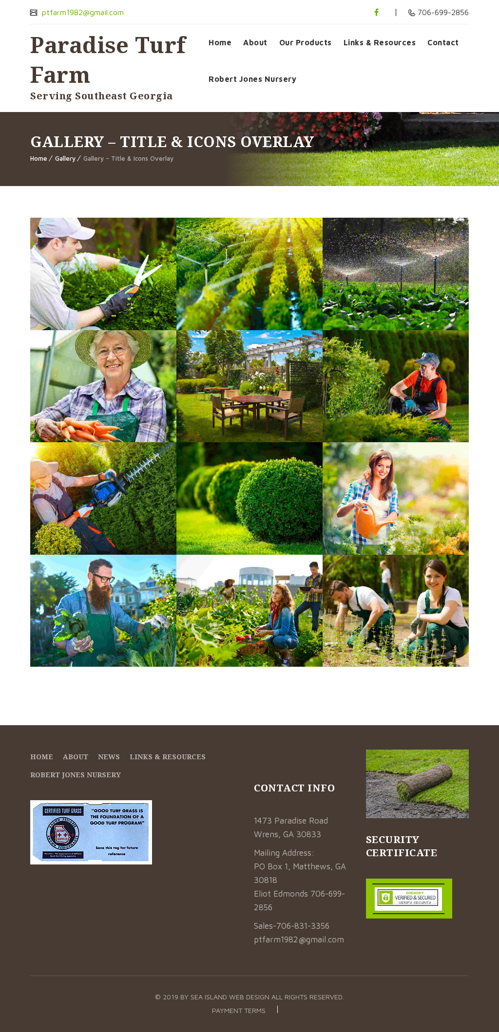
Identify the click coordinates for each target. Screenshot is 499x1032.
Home (220, 42)
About (255, 42)
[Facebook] (376, 12)
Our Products (305, 42)
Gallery (65, 158)
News (109, 756)
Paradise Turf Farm (108, 59)
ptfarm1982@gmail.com (81, 12)
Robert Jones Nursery (252, 79)
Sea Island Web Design (231, 997)
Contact (443, 42)
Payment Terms (239, 1010)
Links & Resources (380, 42)
